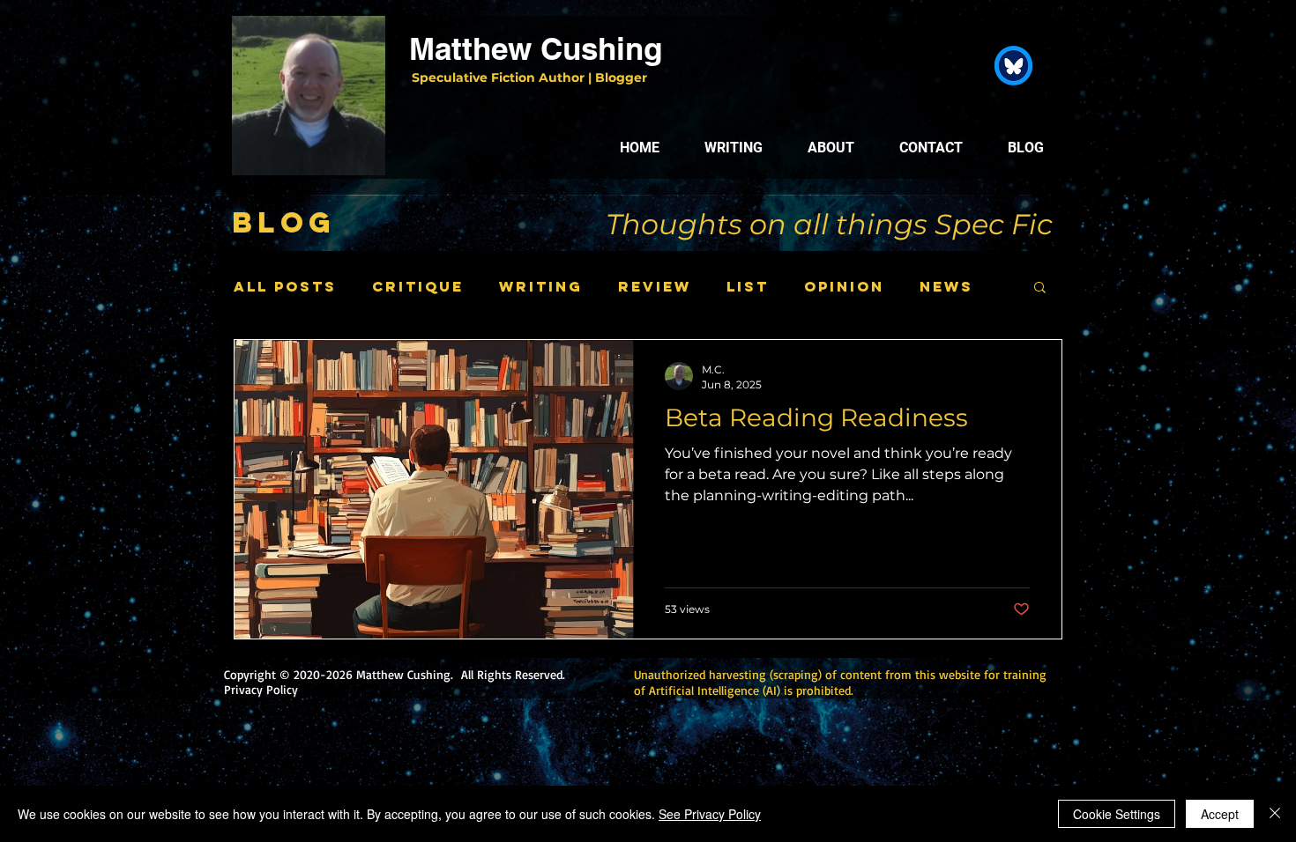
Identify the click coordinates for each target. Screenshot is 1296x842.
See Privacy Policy (710, 814)
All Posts (285, 286)
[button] (1040, 288)
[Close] (1274, 814)
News (946, 286)
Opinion (844, 286)
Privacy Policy (261, 689)
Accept (1220, 814)
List (747, 286)
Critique (418, 286)
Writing (541, 286)
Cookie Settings (1116, 814)
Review (654, 286)
